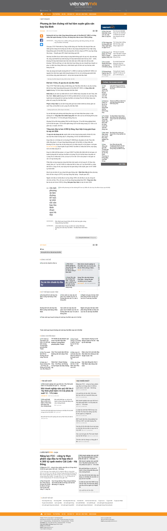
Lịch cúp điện (58, 503)
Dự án (63, 14)
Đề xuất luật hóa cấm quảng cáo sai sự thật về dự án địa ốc (57, 416)
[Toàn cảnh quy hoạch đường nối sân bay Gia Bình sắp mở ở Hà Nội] (60, 317)
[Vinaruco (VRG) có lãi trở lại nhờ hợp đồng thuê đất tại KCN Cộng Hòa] (105, 106)
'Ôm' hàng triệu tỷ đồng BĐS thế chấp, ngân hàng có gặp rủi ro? (119, 44)
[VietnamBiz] (108, 27)
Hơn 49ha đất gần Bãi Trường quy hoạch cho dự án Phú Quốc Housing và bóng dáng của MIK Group (117, 146)
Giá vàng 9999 (57, 500)
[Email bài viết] (96, 31)
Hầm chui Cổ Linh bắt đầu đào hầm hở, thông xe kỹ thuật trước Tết (90, 354)
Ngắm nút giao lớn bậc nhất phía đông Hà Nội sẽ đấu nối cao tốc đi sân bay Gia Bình (90, 310)
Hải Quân (42, 31)
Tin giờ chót (47, 381)
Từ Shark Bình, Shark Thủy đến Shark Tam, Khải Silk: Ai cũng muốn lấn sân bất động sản (118, 118)
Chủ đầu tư (70, 14)
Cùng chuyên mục (48, 336)
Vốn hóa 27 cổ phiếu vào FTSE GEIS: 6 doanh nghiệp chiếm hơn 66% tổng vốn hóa (119, 54)
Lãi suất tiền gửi (91, 503)
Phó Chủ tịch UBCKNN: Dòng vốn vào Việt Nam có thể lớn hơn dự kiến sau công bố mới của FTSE (119, 34)
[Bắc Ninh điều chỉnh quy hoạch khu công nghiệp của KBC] (105, 137)
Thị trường (56, 14)
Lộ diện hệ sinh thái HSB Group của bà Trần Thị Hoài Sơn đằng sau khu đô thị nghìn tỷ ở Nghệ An (86, 411)
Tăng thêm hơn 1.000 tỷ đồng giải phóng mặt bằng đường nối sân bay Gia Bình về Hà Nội (74, 41)
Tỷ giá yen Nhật (118, 500)
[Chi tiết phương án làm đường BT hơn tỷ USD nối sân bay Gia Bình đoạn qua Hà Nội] (84, 201)
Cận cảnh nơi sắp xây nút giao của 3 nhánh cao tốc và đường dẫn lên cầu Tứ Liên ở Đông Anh (69, 310)
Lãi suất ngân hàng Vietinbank (84, 505)
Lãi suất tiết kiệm (80, 503)
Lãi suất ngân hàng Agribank (105, 503)
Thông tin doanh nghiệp (113, 82)
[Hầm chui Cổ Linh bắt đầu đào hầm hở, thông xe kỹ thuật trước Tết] (75, 355)
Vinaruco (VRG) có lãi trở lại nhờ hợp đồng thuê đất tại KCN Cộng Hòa (118, 102)
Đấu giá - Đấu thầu (81, 14)
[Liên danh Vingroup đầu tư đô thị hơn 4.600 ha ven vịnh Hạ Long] (105, 91)
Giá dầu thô (80, 500)
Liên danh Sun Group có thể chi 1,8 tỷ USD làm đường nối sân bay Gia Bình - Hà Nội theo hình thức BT (71, 227)
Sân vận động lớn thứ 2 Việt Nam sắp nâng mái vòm (89, 364)
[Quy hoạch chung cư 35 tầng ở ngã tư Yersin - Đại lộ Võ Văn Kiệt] (75, 344)
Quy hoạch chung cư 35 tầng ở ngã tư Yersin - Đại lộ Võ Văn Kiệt (90, 340)
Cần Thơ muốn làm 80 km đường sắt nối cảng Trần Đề (60, 354)
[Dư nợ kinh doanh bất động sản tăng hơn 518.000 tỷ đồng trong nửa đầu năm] (107, 64)
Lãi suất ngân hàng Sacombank (50, 505)
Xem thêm (122, 164)
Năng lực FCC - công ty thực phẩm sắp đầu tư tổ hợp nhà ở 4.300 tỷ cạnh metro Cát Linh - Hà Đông (87, 386)
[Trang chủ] (41, 14)
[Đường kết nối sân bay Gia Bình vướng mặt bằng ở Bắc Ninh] (49, 298)
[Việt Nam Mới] (83, 5)
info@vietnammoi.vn (48, 527)
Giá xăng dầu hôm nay (69, 500)
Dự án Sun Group (52, 146)
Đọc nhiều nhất (83, 381)
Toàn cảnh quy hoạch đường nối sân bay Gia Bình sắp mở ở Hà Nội (61, 330)
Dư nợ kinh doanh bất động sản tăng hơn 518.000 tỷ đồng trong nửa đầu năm (119, 64)
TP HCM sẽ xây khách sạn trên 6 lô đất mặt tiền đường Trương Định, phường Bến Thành (60, 341)
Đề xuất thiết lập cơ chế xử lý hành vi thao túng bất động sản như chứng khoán (63, 401)
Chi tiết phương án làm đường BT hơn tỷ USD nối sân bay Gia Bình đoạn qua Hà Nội (53, 201)
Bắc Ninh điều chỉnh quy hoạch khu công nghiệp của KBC (118, 134)
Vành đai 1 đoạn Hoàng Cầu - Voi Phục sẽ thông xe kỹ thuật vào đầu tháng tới (60, 364)
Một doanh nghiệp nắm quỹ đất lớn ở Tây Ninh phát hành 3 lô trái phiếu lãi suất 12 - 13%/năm (57, 390)
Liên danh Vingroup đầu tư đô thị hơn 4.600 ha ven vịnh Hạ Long (117, 87)
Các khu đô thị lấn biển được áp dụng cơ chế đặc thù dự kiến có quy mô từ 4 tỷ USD (87, 428)
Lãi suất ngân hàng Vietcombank (103, 505)
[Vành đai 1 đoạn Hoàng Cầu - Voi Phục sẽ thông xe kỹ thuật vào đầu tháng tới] (45, 365)
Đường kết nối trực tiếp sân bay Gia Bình (51, 252)
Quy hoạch (47, 14)
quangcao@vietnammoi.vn (110, 521)
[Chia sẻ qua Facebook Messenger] (41, 44)
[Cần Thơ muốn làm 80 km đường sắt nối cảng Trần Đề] (45, 355)
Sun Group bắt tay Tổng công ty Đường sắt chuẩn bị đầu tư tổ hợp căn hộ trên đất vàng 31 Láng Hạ (64, 482)
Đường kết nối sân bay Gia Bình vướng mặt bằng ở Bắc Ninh (49, 310)
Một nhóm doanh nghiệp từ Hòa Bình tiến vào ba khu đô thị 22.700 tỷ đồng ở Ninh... (87, 266)
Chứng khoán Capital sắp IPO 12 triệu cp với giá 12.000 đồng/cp (119, 72)
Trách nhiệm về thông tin (46, 529)
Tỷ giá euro (101, 500)
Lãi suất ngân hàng (69, 503)
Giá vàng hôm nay (47, 500)
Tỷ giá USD (109, 500)
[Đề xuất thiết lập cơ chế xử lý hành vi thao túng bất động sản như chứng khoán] (46, 403)
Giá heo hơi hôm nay (90, 500)
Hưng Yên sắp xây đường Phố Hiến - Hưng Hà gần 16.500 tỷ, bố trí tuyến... (86, 279)
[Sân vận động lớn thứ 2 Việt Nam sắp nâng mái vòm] (75, 365)
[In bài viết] (93, 31)
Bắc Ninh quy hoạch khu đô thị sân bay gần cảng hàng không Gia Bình (70, 222)
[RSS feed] (50, 10)
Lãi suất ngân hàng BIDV (67, 505)
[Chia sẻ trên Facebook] (41, 40)
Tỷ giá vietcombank (47, 503)
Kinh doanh (92, 14)
